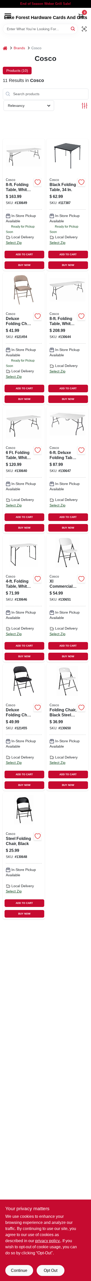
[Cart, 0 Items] (80, 16)
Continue (19, 1270)
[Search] (73, 28)
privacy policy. (47, 1241)
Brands (19, 48)
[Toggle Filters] (84, 106)
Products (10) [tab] (17, 71)
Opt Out (50, 1270)
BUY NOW (24, 265)
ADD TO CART (24, 254)
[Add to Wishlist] (38, 182)
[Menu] (8, 15)
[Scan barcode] (84, 29)
